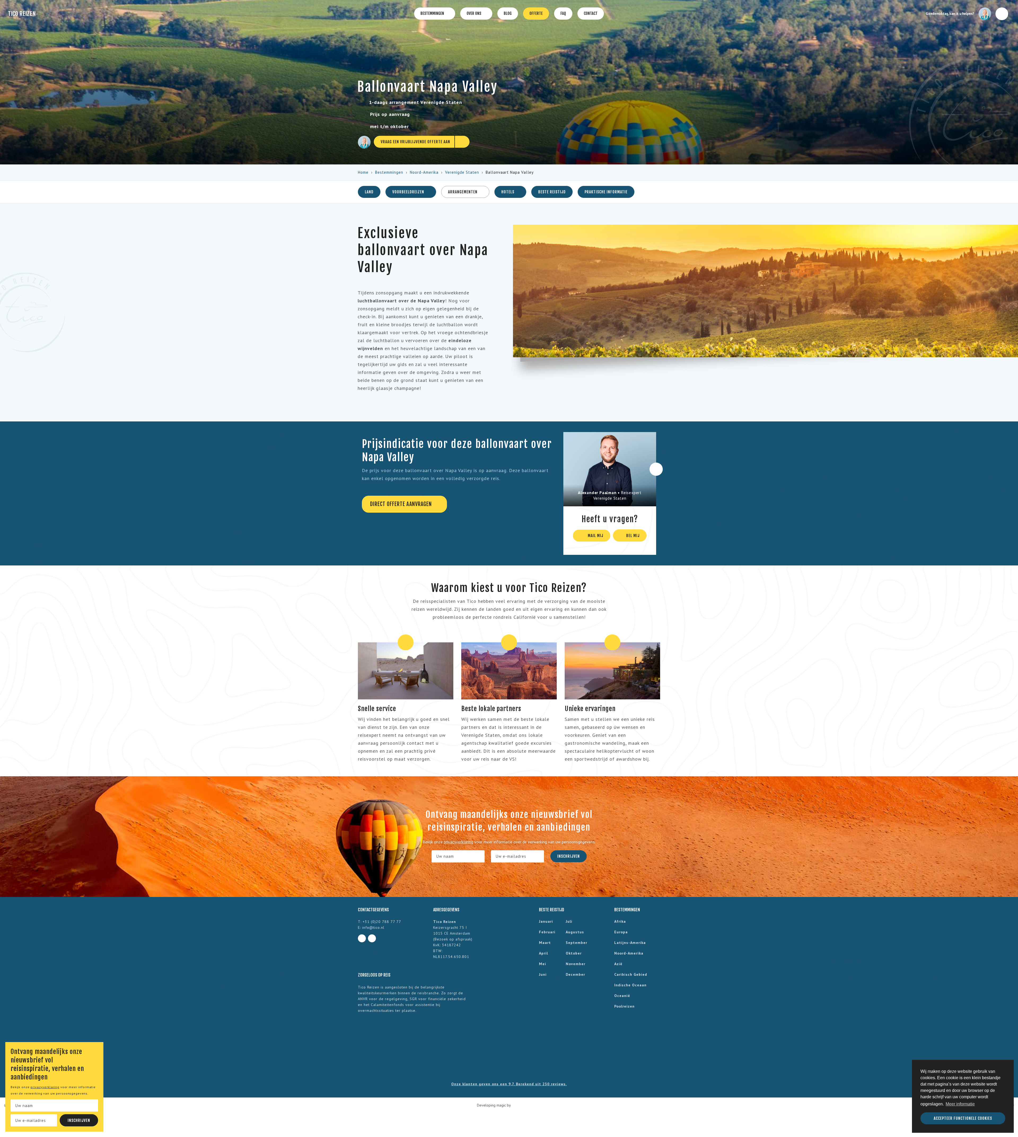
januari (546, 921)
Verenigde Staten (462, 172)
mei (542, 963)
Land (369, 191)
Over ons (474, 13)
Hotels (508, 191)
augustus (575, 932)
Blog (508, 13)
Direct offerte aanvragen (401, 504)
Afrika (620, 921)
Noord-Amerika (424, 172)
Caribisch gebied (630, 974)
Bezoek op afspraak (453, 939)
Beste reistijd (552, 191)
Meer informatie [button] (960, 1104)
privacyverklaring (44, 1087)
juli (569, 921)
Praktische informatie (606, 191)
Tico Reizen (22, 13)
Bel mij (632, 535)
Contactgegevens (373, 909)
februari (547, 932)
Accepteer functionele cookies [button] (963, 1118)
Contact (591, 13)
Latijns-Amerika (630, 942)
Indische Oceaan (630, 985)
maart (545, 942)
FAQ (563, 13)
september (576, 942)
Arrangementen (463, 191)
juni (543, 974)
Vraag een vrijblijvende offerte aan (415, 141)
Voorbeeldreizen (408, 191)
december (575, 974)
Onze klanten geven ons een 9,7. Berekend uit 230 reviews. (509, 1084)
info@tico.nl (373, 927)
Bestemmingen (432, 13)
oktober (574, 953)
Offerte (536, 13)
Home (363, 172)
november (575, 963)
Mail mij (595, 535)
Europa (621, 932)
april (543, 953)
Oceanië (622, 995)
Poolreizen (624, 1006)
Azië (618, 963)
